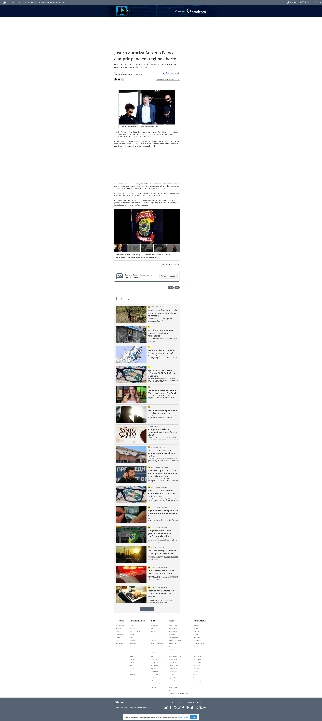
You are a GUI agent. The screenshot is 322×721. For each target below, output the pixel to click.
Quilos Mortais (173, 687)
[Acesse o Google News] (175, 73)
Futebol (118, 637)
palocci (177, 287)
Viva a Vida (132, 674)
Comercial (196, 631)
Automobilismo (120, 625)
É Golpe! (153, 653)
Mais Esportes (119, 643)
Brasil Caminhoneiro (174, 653)
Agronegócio (154, 625)
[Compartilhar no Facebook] (166, 73)
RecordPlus (196, 640)
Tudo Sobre (154, 687)
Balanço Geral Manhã (175, 640)
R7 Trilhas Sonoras (198, 643)
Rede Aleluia (196, 665)
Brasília (20, 2)
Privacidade (133, 707)
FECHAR (193, 717)
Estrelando (132, 640)
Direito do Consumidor (157, 643)
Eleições (27, 2)
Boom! (171, 650)
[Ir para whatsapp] (201, 707)
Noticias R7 (116, 47)
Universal (195, 678)
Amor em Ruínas (173, 631)
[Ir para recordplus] (188, 707)
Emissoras (196, 634)
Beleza (131, 625)
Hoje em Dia (172, 678)
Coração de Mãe (173, 665)
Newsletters (196, 637)
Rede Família (196, 668)
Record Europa (197, 656)
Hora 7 (152, 656)
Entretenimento (137, 621)
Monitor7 (153, 668)
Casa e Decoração (135, 631)
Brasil (122, 47)
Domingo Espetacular (175, 668)
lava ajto (170, 287)
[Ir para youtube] (205, 707)
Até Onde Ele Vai (173, 637)
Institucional (199, 621)
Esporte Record (173, 671)
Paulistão (118, 647)
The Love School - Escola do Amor (178, 693)
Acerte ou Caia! (173, 625)
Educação (153, 650)
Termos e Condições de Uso (144, 707)
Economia (153, 647)
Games (131, 650)
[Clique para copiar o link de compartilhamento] (178, 73)
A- (122, 79)
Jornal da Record (173, 681)
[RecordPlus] (291, 2)
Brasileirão (118, 628)
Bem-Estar (132, 628)
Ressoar (195, 671)
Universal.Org (197, 681)
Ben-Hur (171, 647)
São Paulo (153, 678)
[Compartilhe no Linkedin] (169, 73)
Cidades (153, 637)
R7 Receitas (133, 662)
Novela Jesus (172, 684)
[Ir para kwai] (179, 707)
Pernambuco (154, 671)
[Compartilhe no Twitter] (163, 73)
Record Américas (198, 650)
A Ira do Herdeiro (173, 628)
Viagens (132, 668)
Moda (131, 653)
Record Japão (197, 659)
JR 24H (47, 2)
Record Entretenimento (199, 653)
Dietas (131, 637)
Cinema (132, 634)
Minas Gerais (154, 665)
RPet (131, 665)
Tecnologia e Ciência (156, 684)
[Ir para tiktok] (192, 707)
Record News (60, 2)
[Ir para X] (303, 2)
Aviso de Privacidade (182, 717)
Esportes (41, 2)
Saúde (152, 681)
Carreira (195, 628)
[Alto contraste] (115, 79)
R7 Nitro (132, 659)
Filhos (131, 647)
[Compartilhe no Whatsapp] (172, 73)
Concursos (154, 640)
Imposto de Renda (156, 659)
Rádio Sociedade (198, 647)
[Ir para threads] (183, 707)
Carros (152, 634)
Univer (195, 674)
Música (131, 656)
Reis (170, 690)
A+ (119, 79)
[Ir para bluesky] (166, 707)
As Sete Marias (173, 634)
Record (52, 2)
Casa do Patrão (173, 659)
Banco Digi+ (196, 625)
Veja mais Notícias (147, 609)
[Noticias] (161, 11)
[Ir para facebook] (301, 2)
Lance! (117, 640)
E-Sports (118, 631)
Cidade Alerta (172, 662)
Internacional (154, 662)
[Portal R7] (4, 2)
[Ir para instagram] (305, 2)
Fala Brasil (172, 674)
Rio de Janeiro (154, 674)
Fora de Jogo (119, 634)
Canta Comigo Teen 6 (175, 656)
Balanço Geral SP (173, 643)
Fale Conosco (124, 707)
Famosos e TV (133, 643)
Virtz (131, 671)
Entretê (33, 2)
